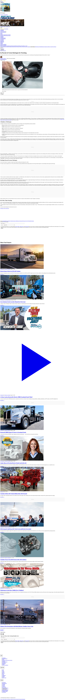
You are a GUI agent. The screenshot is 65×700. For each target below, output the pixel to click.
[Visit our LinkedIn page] (1, 634)
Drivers (1, 33)
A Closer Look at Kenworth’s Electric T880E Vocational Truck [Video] (16, 397)
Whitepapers (4, 675)
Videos (3, 672)
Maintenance (2, 41)
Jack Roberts (7, 588)
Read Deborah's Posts (3, 59)
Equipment (1, 36)
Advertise (12, 46)
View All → (2, 630)
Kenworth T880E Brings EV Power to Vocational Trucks (13, 432)
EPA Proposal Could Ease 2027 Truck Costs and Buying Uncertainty (15, 529)
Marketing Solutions (44, 46)
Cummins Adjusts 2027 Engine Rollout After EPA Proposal (13, 493)
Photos (3, 669)
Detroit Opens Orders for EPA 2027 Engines (10, 271)
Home (1, 50)
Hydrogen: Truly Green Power (4, 208)
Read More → (2, 274)
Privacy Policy (22, 46)
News (6, 0)
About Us (15, 46)
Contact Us (18, 46)
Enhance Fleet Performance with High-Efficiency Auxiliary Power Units (16, 626)
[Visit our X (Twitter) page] (2, 634)
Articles (8, 0)
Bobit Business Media (38, 46)
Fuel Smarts (2, 39)
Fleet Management (3, 38)
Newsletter (9, 46)
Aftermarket (2, 29)
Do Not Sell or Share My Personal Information (18, 699)
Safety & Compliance (3, 44)
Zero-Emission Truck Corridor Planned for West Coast (12, 301)
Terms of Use (6, 699)
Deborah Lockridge (7, 269)
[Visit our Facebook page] (0, 634)
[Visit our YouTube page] (3, 634)
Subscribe (1, 14)
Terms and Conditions (27, 46)
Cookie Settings (33, 46)
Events (3, 674)
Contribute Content (49, 46)
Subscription (2, 46)
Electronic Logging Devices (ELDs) (5, 34)
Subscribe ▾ (2, 2)
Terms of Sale (10, 699)
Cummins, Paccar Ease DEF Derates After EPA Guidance (13, 559)
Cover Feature (4, 0)
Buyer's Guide (4, 677)
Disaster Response (2, 31)
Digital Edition (6, 14)
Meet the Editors (6, 46)
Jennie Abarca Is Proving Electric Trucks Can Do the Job (13, 463)
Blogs (3, 673)
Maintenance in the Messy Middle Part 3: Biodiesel (12, 590)
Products (1, 42)
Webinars (3, 676)
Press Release (54, 46)
